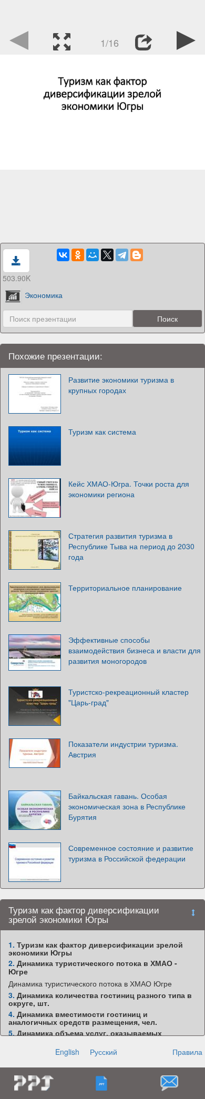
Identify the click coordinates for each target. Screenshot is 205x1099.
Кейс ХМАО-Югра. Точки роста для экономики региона (128, 488)
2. (11, 963)
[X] (107, 255)
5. (11, 1033)
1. (11, 944)
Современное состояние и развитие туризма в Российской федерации (130, 853)
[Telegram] (122, 255)
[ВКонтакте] (63, 255)
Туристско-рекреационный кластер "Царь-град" (128, 696)
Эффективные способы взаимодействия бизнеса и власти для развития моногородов (134, 650)
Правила (187, 1051)
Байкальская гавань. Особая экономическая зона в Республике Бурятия (127, 806)
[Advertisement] (102, 13)
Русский (103, 1051)
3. (11, 995)
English (67, 1051)
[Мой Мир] (92, 255)
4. (11, 1014)
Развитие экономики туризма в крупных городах (121, 384)
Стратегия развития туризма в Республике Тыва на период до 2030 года (131, 546)
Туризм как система (102, 431)
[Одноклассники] (77, 255)
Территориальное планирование (125, 587)
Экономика (44, 295)
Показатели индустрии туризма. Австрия (123, 748)
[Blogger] (136, 255)
